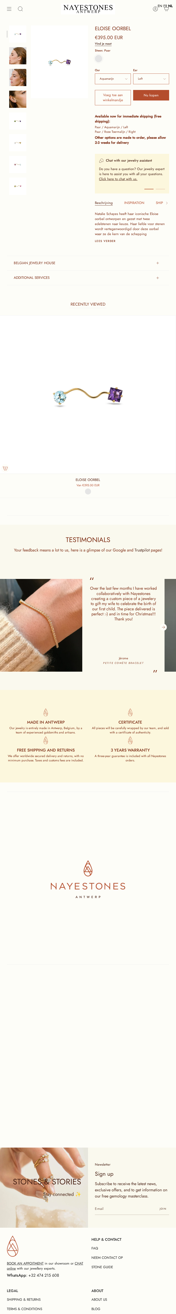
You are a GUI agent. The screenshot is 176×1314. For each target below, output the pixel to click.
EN (160, 5)
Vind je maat (103, 43)
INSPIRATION (134, 202)
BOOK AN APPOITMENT (25, 1263)
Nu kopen (151, 95)
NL (170, 5)
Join (163, 1209)
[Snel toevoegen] (5, 468)
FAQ (94, 1248)
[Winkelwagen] (166, 9)
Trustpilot (142, 550)
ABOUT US (99, 1299)
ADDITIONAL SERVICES (32, 277)
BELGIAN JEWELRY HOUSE (34, 263)
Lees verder (105, 241)
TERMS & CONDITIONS (24, 1308)
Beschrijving (104, 202)
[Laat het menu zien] (9, 9)
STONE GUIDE (102, 1267)
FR (165, 5)
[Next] (163, 627)
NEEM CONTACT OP (107, 1257)
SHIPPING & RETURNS (24, 1299)
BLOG (95, 1308)
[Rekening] (155, 9)
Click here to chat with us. (118, 179)
